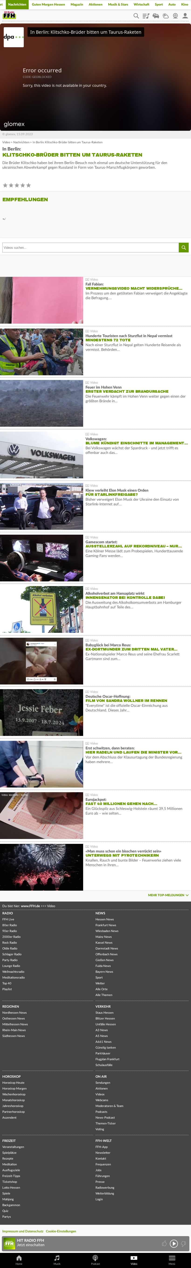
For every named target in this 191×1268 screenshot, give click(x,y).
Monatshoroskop (13, 1100)
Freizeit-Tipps (11, 1176)
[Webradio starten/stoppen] (174, 1244)
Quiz (5, 1211)
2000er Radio (11, 937)
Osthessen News (13, 1018)
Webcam (175, 14)
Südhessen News (13, 1036)
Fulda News (103, 966)
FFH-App (102, 1147)
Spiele (6, 1193)
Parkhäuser (103, 1053)
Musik (57, 1264)
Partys (6, 1216)
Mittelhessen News (15, 1024)
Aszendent (9, 1117)
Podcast (95, 1264)
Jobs (99, 1170)
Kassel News (104, 942)
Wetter (165, 14)
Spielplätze (9, 1152)
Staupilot (155, 14)
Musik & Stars (118, 4)
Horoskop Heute (13, 1082)
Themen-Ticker (106, 1123)
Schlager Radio (11, 954)
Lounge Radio (11, 966)
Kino (184, 4)
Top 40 (6, 983)
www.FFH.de (30, 906)
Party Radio (9, 960)
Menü (172, 1264)
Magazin (77, 4)
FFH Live (8, 919)
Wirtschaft (141, 4)
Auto (172, 4)
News (100, 913)
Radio (7, 913)
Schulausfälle (104, 1065)
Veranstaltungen (13, 1147)
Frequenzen (103, 1164)
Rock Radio (9, 942)
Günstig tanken (106, 1047)
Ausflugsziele (11, 1170)
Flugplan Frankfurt (107, 1059)
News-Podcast (105, 1117)
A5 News (102, 1036)
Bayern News (104, 971)
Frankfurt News (106, 925)
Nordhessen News (14, 1012)
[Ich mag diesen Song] (165, 1244)
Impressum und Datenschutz (22, 1231)
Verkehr (103, 1006)
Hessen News (105, 919)
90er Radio (9, 931)
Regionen (10, 1006)
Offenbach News (107, 954)
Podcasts (101, 1112)
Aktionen (95, 4)
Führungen (103, 1176)
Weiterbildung (105, 1193)
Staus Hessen (104, 1012)
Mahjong (8, 1199)
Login (99, 1199)
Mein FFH (185, 14)
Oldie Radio (9, 948)
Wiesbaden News (107, 931)
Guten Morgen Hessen (48, 4)
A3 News (102, 1030)
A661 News (104, 1041)
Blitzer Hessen (105, 1018)
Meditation (9, 1164)
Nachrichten (17, 4)
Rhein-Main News (14, 1030)
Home (19, 1264)
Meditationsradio (13, 977)
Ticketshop (9, 1182)
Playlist (146, 14)
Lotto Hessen (11, 1187)
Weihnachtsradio (13, 971)
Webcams (102, 1100)
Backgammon (11, 1205)
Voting (100, 1129)
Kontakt (101, 1158)
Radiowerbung (105, 1187)
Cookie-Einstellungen (61, 1231)
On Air (101, 1076)
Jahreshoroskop (12, 1106)
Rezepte (7, 1158)
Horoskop (11, 1076)
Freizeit (9, 1141)
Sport (159, 4)
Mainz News (104, 937)
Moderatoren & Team (109, 1106)
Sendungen (103, 1082)
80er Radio (9, 925)
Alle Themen (104, 995)
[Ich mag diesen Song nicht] (183, 1244)
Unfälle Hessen (106, 1024)
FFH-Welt (104, 1141)
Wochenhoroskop (13, 1094)
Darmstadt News (107, 948)
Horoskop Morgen (14, 1088)
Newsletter (103, 1152)
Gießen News (105, 960)
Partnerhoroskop (13, 1112)
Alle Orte (102, 989)
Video (6, 142)
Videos (100, 1094)
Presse (100, 1182)
